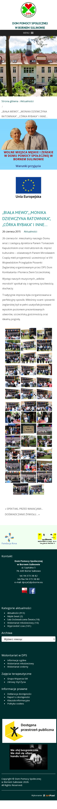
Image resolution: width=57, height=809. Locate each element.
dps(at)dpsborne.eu (32, 582)
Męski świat (13, 616)
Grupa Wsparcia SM (17, 678)
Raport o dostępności (18, 697)
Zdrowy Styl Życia (16, 681)
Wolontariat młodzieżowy (20, 622)
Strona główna (10, 101)
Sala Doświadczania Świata (21, 619)
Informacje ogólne (16, 660)
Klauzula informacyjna (18, 700)
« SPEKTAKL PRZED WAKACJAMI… (24, 508)
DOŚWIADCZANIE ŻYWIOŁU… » (22, 514)
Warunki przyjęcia (28, 166)
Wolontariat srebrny (17, 666)
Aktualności (27, 101)
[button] (26, 33)
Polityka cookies (15, 703)
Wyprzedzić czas (16, 625)
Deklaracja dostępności (19, 693)
